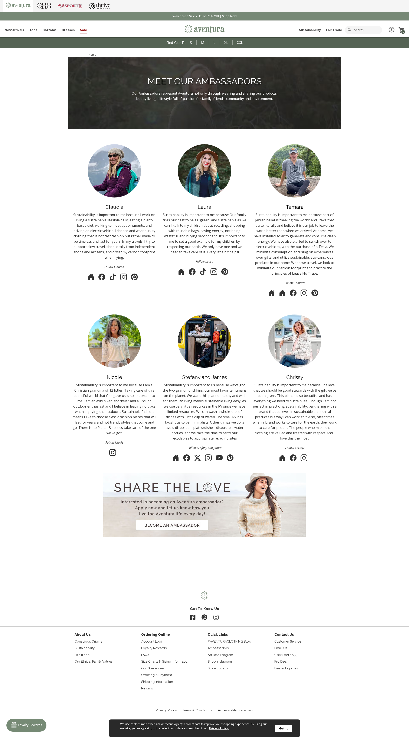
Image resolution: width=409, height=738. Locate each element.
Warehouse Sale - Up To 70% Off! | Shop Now (205, 16)
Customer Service (287, 641)
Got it (283, 728)
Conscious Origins (88, 641)
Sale (83, 30)
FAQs (145, 655)
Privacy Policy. (219, 728)
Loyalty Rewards (154, 648)
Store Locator (218, 668)
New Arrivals (14, 30)
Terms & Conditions (197, 710)
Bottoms (49, 30)
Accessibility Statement (235, 710)
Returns (147, 688)
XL (226, 42)
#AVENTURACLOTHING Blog (229, 641)
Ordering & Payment (156, 675)
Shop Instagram (220, 661)
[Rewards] (26, 725)
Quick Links (218, 635)
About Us (83, 635)
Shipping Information (157, 682)
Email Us (280, 648)
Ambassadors (218, 648)
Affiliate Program (220, 655)
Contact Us (284, 635)
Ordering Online (155, 635)
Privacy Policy (166, 710)
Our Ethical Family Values (93, 661)
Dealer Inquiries (286, 668)
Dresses (68, 30)
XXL (240, 42)
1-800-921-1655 (285, 655)
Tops (33, 30)
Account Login (152, 641)
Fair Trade (334, 30)
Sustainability (310, 30)
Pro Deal (281, 661)
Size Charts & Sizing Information (165, 661)
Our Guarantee (152, 668)
